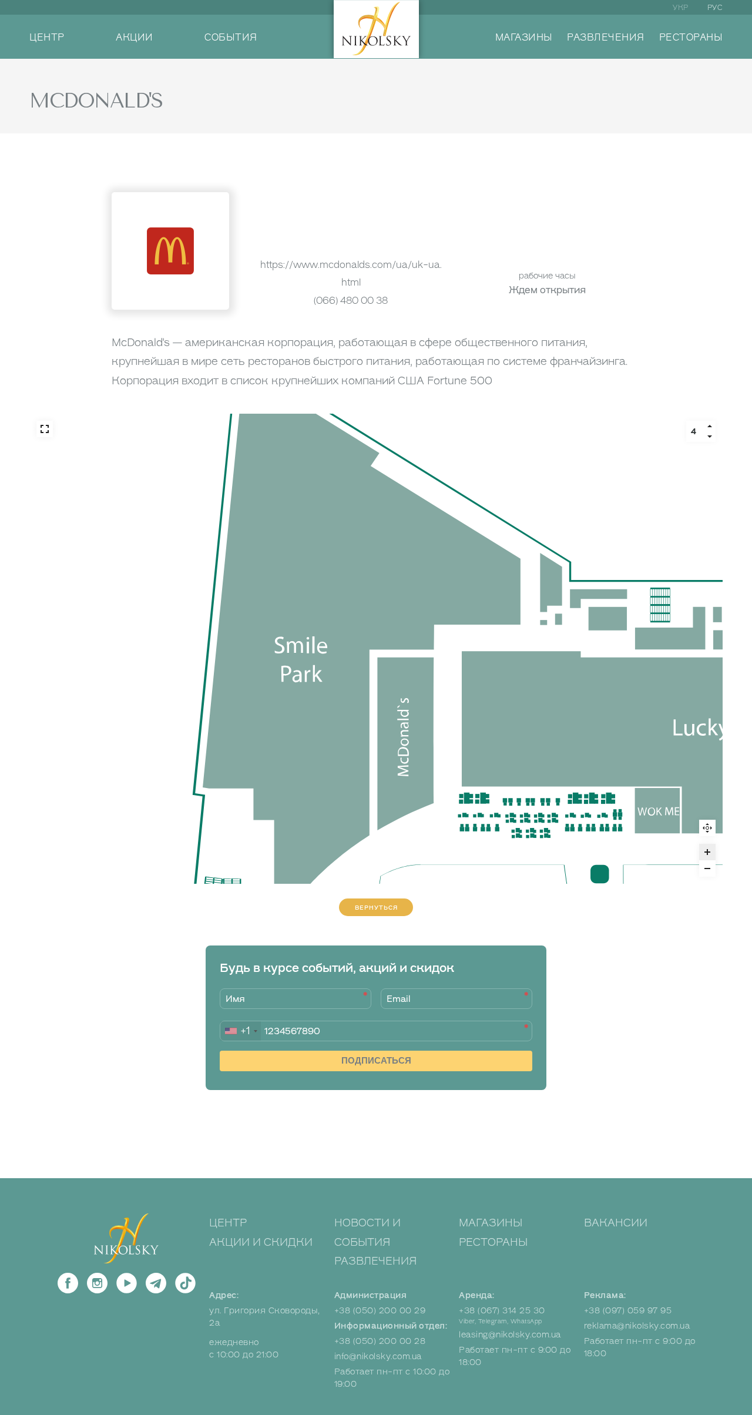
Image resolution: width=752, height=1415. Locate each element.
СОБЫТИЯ (230, 37)
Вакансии (615, 1222)
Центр (228, 1222)
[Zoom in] (707, 852)
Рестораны (493, 1242)
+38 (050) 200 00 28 (380, 1341)
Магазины (490, 1222)
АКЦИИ (134, 37)
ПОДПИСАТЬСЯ (376, 1060)
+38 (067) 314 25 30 (502, 1311)
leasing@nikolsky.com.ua (510, 1335)
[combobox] (240, 1031)
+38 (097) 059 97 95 (628, 1311)
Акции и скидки (261, 1242)
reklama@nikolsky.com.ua (637, 1326)
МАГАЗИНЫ (524, 37)
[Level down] (710, 436)
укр (681, 8)
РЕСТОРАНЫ (691, 37)
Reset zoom (707, 828)
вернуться (376, 907)
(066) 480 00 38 (351, 300)
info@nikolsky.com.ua (378, 1357)
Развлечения (375, 1261)
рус (715, 8)
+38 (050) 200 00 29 (380, 1311)
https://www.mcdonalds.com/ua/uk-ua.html (351, 273)
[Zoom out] (707, 868)
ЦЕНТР (47, 37)
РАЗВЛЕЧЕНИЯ (605, 37)
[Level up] (710, 426)
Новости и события (367, 1232)
